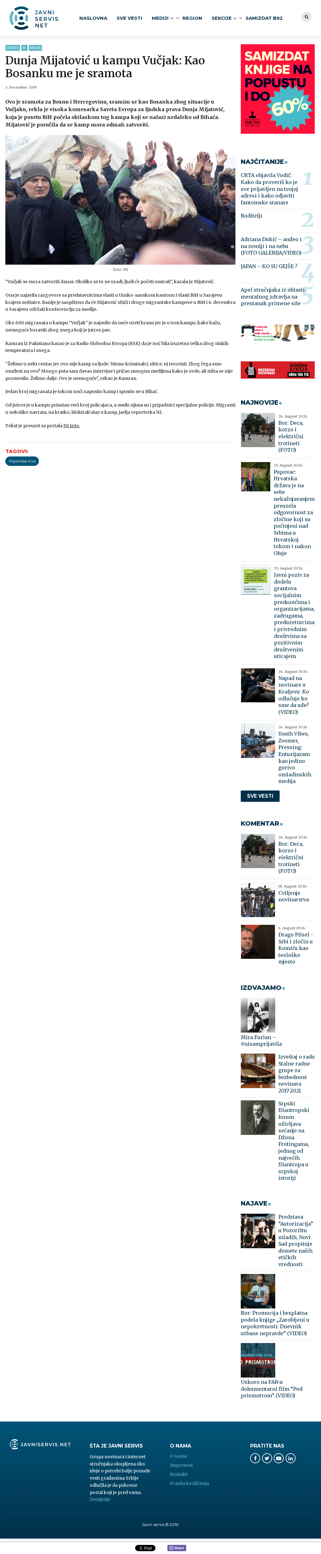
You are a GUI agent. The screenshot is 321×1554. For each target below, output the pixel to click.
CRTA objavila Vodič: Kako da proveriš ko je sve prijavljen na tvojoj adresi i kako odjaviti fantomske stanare (269, 188)
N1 (24, 48)
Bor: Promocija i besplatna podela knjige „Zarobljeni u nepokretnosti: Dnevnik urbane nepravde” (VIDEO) (275, 1323)
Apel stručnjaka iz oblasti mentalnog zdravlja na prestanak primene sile (273, 296)
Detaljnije (100, 1499)
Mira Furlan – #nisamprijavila (261, 1040)
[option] (120, 199)
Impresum (181, 1465)
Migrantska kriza (22, 461)
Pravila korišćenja (189, 1483)
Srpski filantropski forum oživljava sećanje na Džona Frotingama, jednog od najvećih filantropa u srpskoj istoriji (293, 1140)
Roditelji (251, 216)
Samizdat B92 (264, 18)
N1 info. (71, 426)
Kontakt (178, 1474)
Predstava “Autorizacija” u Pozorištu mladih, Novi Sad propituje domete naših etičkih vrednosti (295, 1240)
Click (176, 1548)
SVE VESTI (129, 18)
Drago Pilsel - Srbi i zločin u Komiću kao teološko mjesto (295, 948)
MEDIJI (160, 18)
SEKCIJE (222, 18)
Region (192, 18)
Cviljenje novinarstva (293, 896)
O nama (178, 1456)
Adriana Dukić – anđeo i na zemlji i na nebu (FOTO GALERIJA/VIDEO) (271, 246)
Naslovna (93, 18)
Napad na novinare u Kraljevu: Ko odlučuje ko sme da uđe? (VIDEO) (293, 695)
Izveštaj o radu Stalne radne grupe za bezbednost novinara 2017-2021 (296, 1074)
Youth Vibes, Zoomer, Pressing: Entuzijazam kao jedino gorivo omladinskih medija (294, 757)
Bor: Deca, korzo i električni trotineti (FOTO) (290, 436)
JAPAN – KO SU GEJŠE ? (269, 266)
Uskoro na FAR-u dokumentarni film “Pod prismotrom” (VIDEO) (272, 1389)
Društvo (13, 48)
